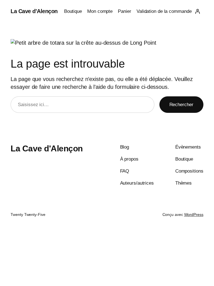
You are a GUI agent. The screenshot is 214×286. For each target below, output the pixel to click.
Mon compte (100, 11)
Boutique (73, 11)
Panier (124, 11)
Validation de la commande (164, 11)
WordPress (193, 214)
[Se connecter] (197, 11)
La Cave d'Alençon (34, 11)
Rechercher (181, 104)
